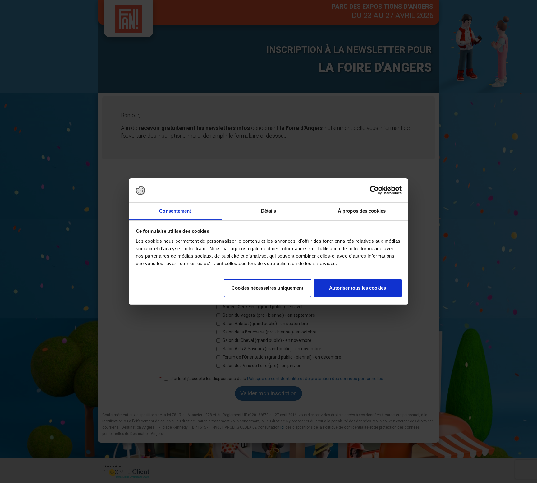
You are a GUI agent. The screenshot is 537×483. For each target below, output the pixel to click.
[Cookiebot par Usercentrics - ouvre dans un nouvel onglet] (374, 190)
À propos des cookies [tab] (362, 211)
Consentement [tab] (175, 211)
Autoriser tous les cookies (357, 288)
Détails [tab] (268, 211)
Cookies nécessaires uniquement (267, 288)
